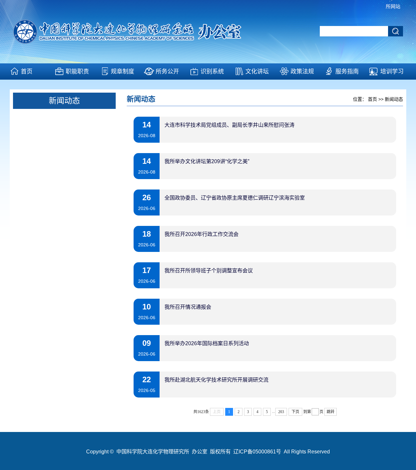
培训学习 (392, 71)
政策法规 (302, 71)
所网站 (393, 6)
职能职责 (77, 71)
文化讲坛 (257, 71)
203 (281, 412)
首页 (26, 71)
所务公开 (167, 71)
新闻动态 (394, 99)
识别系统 (212, 71)
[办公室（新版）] (141, 42)
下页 (295, 412)
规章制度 (122, 71)
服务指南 (347, 71)
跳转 (330, 412)
